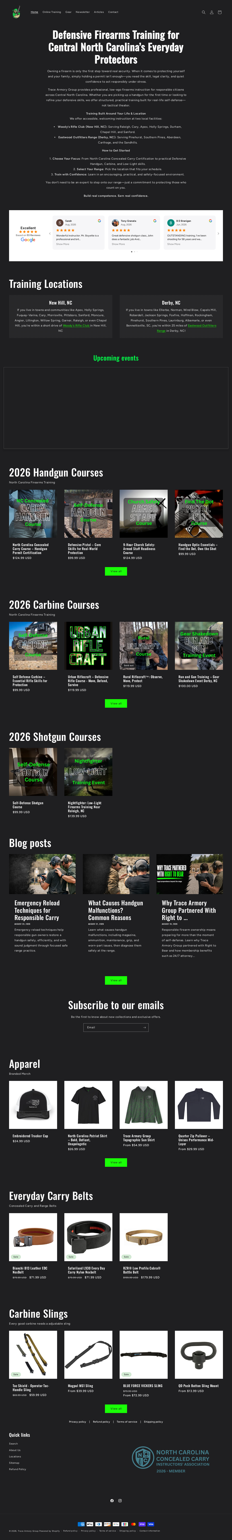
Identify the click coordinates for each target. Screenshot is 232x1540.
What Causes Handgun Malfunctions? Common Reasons (115, 910)
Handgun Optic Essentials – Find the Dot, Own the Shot (198, 547)
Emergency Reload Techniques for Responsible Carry (37, 910)
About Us (15, 1450)
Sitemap (14, 1462)
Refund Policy (17, 1469)
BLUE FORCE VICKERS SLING (143, 1386)
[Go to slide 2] (134, 251)
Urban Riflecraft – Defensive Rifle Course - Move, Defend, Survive (88, 681)
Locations (15, 1456)
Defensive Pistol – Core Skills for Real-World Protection (84, 549)
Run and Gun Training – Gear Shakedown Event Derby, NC (199, 679)
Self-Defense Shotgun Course (28, 805)
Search (13, 1443)
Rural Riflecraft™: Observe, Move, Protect (143, 679)
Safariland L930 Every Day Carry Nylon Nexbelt (86, 1270)
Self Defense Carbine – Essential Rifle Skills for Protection (30, 681)
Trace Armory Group (28, 1531)
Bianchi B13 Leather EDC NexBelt (30, 1270)
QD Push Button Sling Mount (199, 1386)
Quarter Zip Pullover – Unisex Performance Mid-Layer (196, 1140)
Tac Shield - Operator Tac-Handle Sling (31, 1388)
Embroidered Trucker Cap (30, 1136)
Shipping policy (153, 1421)
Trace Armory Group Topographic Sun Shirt (139, 1138)
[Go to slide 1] (131, 251)
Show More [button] (62, 243)
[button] (204, 12)
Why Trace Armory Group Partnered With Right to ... (189, 910)
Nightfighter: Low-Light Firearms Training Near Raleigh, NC (85, 807)
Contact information (150, 1531)
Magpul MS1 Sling (80, 1386)
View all (116, 571)
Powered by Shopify (49, 1531)
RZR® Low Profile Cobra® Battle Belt (142, 1270)
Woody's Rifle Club (76, 325)
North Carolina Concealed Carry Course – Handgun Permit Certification (31, 549)
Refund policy (101, 1421)
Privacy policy (77, 1421)
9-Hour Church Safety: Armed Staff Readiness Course (139, 549)
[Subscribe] (144, 1027)
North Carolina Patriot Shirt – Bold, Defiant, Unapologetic (87, 1140)
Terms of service (127, 1421)
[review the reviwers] (99, 221)
